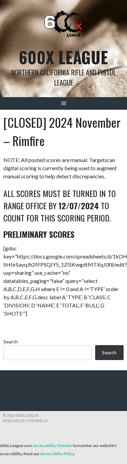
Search (10, 341)
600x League (63, 57)
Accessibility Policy (57, 453)
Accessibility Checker (52, 445)
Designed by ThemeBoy (25, 420)
